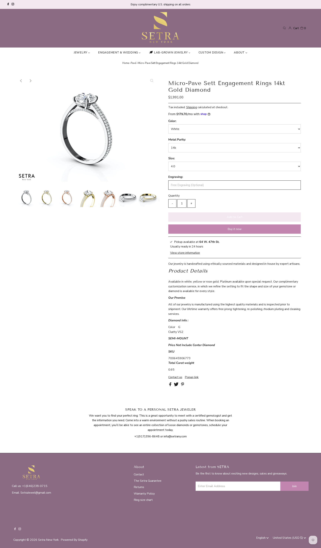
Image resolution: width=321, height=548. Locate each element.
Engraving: (175, 177)
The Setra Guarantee (147, 481)
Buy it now (234, 229)
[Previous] (21, 81)
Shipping (191, 107)
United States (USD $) (288, 538)
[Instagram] (13, 4)
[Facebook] (8, 4)
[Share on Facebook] (170, 385)
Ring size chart (143, 500)
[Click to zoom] (152, 81)
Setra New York (48, 540)
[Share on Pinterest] (182, 385)
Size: (171, 158)
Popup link (192, 377)
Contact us (175, 377)
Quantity (174, 196)
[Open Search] (284, 28)
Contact (139, 474)
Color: (172, 121)
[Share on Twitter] (176, 385)
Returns (139, 487)
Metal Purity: (177, 140)
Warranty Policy (144, 494)
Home (125, 63)
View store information (185, 253)
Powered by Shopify (74, 540)
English (261, 538)
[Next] (30, 81)
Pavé (133, 63)
